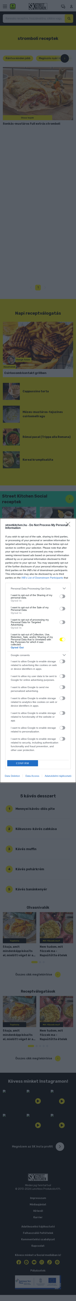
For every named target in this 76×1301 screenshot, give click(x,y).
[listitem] (38, 588)
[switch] (62, 596)
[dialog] (38, 650)
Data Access (32, 775)
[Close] (69, 525)
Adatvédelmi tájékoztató (58, 775)
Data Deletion (12, 775)
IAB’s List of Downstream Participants (42, 577)
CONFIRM (22, 763)
